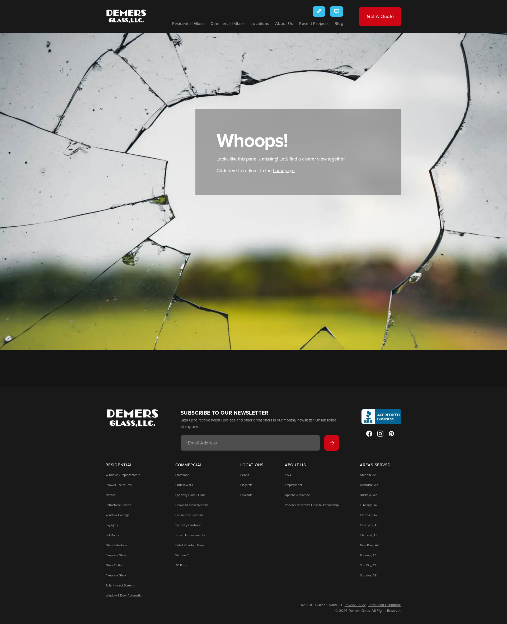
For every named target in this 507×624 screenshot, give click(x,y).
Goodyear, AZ (369, 525)
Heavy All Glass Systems (192, 505)
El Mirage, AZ (369, 505)
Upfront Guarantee (297, 495)
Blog (339, 23)
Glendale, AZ (368, 515)
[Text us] (336, 11)
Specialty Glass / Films (190, 495)
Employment (293, 485)
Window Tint (184, 555)
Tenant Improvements (190, 535)
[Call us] (319, 11)
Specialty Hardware (188, 525)
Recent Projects (313, 23)
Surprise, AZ (368, 575)
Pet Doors (112, 535)
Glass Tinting (114, 565)
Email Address (201, 443)
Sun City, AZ (368, 565)
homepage (284, 170)
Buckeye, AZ (368, 495)
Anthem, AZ (368, 474)
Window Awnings (117, 515)
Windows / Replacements (123, 474)
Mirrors (110, 495)
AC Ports (181, 565)
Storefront (182, 474)
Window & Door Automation (124, 595)
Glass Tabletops (116, 545)
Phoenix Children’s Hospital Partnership (312, 505)
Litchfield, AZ (368, 535)
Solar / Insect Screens (120, 585)
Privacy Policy (355, 604)
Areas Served (375, 464)
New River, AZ (369, 545)
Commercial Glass (227, 23)
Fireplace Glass (116, 555)
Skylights (112, 525)
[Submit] (331, 443)
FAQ (288, 474)
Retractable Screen (118, 505)
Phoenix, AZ (368, 555)
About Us (284, 23)
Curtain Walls (184, 485)
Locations (260, 23)
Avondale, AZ (369, 485)
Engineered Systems (189, 515)
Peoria (244, 474)
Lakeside (246, 495)
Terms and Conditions (384, 604)
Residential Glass (188, 23)
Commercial (189, 464)
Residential (119, 464)
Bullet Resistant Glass (190, 545)
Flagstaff (245, 485)
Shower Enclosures (119, 485)
